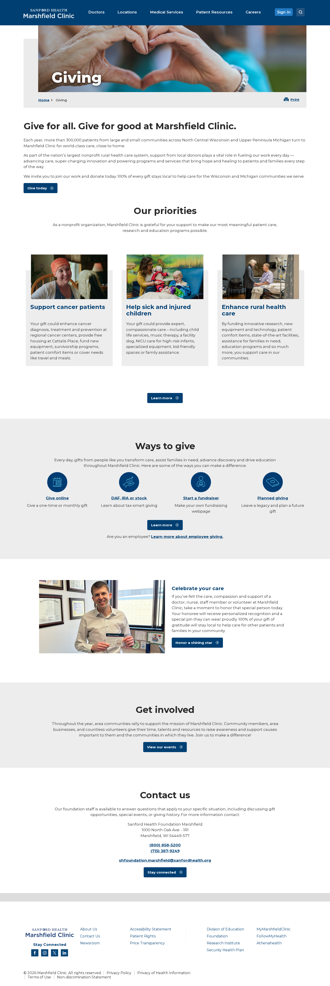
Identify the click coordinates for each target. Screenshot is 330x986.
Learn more (161, 398)
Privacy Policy (119, 973)
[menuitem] (96, 12)
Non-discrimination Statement (84, 977)
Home (43, 100)
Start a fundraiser (201, 498)
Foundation (217, 936)
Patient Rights (143, 936)
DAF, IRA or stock (129, 498)
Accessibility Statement (150, 929)
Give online (57, 498)
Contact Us (90, 936)
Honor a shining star (194, 643)
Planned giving (272, 498)
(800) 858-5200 (165, 845)
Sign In (283, 12)
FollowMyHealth (271, 936)
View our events (161, 747)
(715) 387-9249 (165, 851)
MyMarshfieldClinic (273, 929)
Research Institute (223, 943)
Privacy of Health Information (163, 973)
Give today (37, 188)
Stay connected (161, 872)
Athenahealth (269, 943)
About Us (88, 929)
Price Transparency (147, 943)
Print (294, 99)
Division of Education (225, 929)
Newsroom (90, 943)
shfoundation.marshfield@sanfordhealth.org (165, 860)
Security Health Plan (225, 950)
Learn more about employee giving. (187, 536)
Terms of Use (39, 977)
